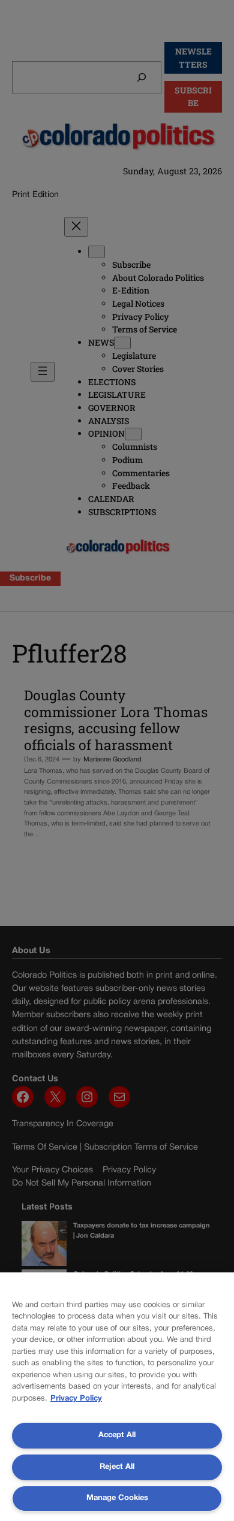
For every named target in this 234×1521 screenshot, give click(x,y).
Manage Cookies (117, 1498)
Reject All (117, 1467)
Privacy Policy (76, 1398)
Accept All (117, 1435)
